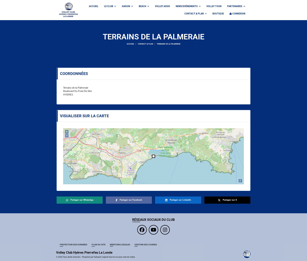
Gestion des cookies (145, 244)
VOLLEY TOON (213, 6)
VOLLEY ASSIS (162, 6)
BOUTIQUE (218, 13)
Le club (109, 6)
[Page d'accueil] (247, 254)
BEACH (143, 6)
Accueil (93, 6)
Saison (126, 6)
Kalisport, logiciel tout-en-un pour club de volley (114, 257)
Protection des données (73, 244)
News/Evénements (187, 6)
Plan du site (98, 244)
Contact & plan (194, 13)
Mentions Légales (120, 244)
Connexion (238, 13)
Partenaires (235, 6)
